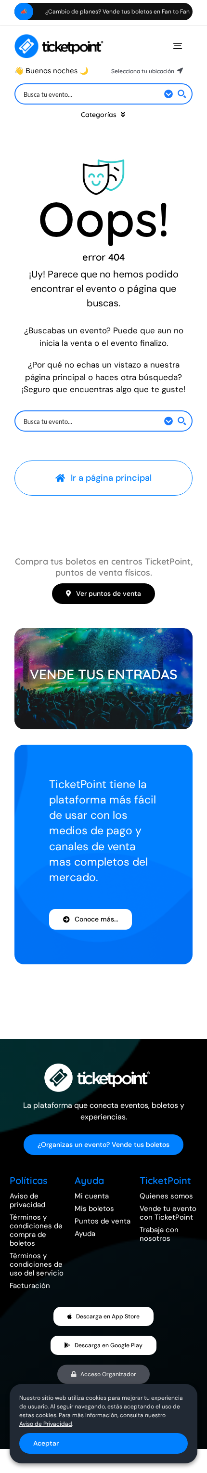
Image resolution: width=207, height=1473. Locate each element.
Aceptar (46, 1443)
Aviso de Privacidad (45, 1424)
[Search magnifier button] (182, 94)
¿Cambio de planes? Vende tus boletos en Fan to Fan (94, 11)
